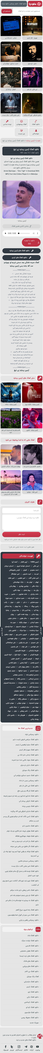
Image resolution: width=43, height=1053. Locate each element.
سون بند (13, 622)
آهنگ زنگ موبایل (33, 976)
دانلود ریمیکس (14, 4)
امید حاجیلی (27, 574)
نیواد (9, 711)
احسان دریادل (8, 566)
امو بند (36, 574)
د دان (25, 602)
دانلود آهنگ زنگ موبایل (30, 770)
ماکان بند (36, 667)
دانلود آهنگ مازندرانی (31, 981)
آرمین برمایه (30, 140)
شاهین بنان (12, 630)
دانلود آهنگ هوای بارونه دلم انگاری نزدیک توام (23, 831)
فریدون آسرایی (27, 659)
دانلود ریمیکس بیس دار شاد (29, 780)
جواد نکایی (16, 590)
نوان (15, 711)
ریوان (12, 614)
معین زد (12, 699)
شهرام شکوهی (34, 638)
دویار (11, 602)
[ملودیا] (35, 3)
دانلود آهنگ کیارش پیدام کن (29, 801)
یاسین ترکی (10, 715)
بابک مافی (35, 586)
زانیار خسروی (34, 618)
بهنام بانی (12, 586)
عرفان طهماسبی (12, 638)
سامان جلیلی (12, 618)
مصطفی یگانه (22, 699)
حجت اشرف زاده (33, 598)
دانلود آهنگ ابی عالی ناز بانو (29, 786)
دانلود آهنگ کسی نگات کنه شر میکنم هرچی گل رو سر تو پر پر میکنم (21, 818)
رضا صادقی (8, 606)
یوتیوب (37, 1050)
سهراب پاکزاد (23, 622)
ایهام (37, 582)
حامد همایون (23, 594)
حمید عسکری (20, 598)
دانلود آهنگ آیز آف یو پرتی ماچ (28, 791)
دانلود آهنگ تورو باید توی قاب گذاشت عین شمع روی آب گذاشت (21, 883)
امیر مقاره (11, 578)
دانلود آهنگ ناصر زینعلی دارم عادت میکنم (24, 890)
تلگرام (26, 1050)
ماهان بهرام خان (24, 667)
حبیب (6, 594)
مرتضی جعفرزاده (33, 691)
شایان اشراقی (34, 634)
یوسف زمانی (35, 719)
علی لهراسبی (35, 647)
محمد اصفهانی (9, 679)
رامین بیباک (35, 606)
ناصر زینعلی (24, 711)
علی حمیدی (35, 642)
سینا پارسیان (9, 626)
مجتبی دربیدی (10, 667)
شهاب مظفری (8, 634)
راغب (5, 602)
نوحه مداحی (7, 124)
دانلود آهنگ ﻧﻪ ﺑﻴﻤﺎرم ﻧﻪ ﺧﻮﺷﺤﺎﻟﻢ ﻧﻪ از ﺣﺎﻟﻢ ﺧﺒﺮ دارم (22, 902)
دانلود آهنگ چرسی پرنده (30, 806)
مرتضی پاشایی (21, 687)
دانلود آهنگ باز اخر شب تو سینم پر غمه (25, 841)
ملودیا (38, 140)
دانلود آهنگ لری (33, 992)
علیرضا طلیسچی (20, 650)
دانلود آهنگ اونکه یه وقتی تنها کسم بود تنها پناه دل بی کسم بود (21, 853)
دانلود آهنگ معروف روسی (30, 1017)
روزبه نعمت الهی (22, 614)
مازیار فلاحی (13, 663)
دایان (18, 602)
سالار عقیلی (23, 618)
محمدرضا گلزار (34, 687)
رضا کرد (36, 610)
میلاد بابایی (13, 707)
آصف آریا (14, 562)
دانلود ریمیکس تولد (32, 734)
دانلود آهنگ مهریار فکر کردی (29, 750)
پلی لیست (21, 134)
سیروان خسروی (21, 626)
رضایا (7, 610)
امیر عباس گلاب (33, 578)
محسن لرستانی (34, 679)
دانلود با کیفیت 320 (29, 242)
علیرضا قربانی (34, 655)
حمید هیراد (9, 598)
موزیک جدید (34, 1023)
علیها (25, 655)
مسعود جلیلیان (19, 691)
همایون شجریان (33, 715)
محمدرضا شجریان (9, 683)
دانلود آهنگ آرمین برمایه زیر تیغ (26, 149)
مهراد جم (35, 707)
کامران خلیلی (15, 659)
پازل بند (36, 590)
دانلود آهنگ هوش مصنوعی (29, 951)
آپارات (31, 1050)
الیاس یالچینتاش (14, 570)
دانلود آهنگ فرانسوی (32, 1012)
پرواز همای (27, 590)
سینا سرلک (22, 630)
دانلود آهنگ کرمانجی (31, 1002)
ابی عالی (36, 566)
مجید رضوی (11, 671)
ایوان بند (29, 582)
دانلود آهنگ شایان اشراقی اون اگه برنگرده (25, 811)
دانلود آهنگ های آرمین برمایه (20, 250)
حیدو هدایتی (34, 602)
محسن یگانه (21, 679)
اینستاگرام (19, 1050)
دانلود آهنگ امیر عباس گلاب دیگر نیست (25, 866)
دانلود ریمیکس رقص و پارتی (29, 920)
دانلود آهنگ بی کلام (32, 971)
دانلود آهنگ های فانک (31, 961)
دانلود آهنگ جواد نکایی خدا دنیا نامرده (25, 760)
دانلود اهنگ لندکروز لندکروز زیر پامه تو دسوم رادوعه (21, 796)
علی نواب (24, 647)
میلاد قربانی (35, 711)
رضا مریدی (15, 610)
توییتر (12, 1050)
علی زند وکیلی (23, 642)
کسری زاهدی (34, 663)
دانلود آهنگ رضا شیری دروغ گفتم (27, 910)
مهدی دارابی (10, 703)
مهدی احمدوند (34, 703)
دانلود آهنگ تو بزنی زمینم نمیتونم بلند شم (24, 895)
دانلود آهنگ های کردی (19, 257)
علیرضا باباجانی (34, 650)
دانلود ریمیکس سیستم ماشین (28, 861)
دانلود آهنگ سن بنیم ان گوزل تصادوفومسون (23, 915)
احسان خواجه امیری (23, 566)
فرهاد (37, 659)
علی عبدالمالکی (11, 642)
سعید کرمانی (34, 622)
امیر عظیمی (21, 578)
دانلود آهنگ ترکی (33, 997)
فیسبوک (5, 1050)
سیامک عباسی (34, 626)
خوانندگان (35, 134)
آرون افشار (24, 562)
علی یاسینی (14, 647)
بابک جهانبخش (18, 582)
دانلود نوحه (5, 4)
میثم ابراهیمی (24, 707)
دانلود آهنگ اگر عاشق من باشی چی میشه (24, 846)
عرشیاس (23, 638)
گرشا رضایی (23, 663)
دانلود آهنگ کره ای (32, 1007)
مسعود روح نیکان (33, 695)
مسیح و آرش (34, 699)
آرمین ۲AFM (34, 562)
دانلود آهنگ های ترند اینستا (29, 956)
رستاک (26, 606)
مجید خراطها (23, 671)
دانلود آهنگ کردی (33, 987)
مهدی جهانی (21, 703)
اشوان (25, 570)
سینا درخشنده (34, 630)
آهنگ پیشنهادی (21, 124)
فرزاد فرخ (17, 655)
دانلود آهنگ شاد (33, 935)
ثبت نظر (21, 534)
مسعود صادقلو (19, 695)
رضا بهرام (18, 606)
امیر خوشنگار (15, 574)
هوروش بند (21, 715)
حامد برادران (34, 594)
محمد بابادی (34, 683)
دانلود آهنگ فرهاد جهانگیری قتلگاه (27, 836)
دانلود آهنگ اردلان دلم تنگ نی (28, 755)
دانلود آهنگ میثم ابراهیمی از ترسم (27, 744)
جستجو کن (6, 11)
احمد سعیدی (34, 570)
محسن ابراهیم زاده (32, 675)
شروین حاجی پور (21, 634)
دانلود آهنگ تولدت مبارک (30, 940)
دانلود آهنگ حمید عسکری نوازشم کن (26, 775)
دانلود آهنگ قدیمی (32, 946)
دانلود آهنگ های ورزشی (31, 966)
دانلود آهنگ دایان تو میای (30, 765)
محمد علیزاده (22, 683)
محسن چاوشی (18, 675)
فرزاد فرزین (7, 655)
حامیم (13, 594)
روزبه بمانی (35, 614)
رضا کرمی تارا (26, 610)
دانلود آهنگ (22, 4)
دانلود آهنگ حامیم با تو (30, 826)
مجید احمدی (34, 671)
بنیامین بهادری (24, 586)
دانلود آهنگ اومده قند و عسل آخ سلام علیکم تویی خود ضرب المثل (22, 873)
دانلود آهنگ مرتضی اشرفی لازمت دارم (26, 739)
